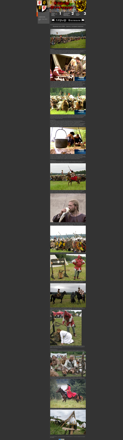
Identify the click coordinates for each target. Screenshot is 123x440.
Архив (53, 14)
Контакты (78, 14)
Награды (53, 15)
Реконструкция (67, 15)
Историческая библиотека (66, 14)
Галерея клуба (54, 13)
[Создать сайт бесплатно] (61, 439)
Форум (77, 15)
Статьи (77, 13)
